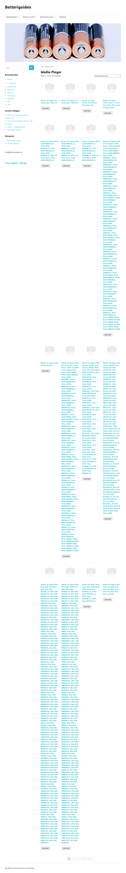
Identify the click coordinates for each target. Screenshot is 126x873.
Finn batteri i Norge (16, 163)
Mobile (9, 79)
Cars (9, 104)
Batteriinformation (47, 17)
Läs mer (45, 108)
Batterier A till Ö (28, 17)
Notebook (10, 89)
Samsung (12, 83)
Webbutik (62, 17)
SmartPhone (11, 86)
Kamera (10, 92)
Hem (42, 66)
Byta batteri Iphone (14, 129)
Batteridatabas (11, 17)
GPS (8, 101)
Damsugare (11, 95)
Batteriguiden (18, 7)
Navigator (10, 98)
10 (89, 858)
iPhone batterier (13, 143)
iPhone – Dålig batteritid (16, 127)
